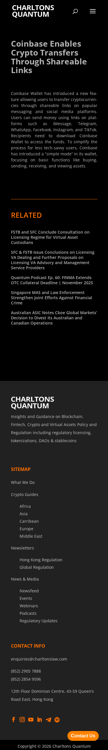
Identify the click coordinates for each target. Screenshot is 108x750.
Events (26, 598)
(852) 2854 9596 (26, 679)
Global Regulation (37, 567)
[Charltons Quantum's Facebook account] (13, 720)
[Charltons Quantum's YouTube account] (30, 720)
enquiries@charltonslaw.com (39, 659)
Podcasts (28, 613)
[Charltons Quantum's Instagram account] (22, 720)
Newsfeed (29, 590)
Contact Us (83, 735)
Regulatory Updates (39, 620)
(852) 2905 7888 (26, 671)
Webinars (29, 605)
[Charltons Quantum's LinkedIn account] (39, 720)
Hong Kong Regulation (41, 559)
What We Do (23, 482)
